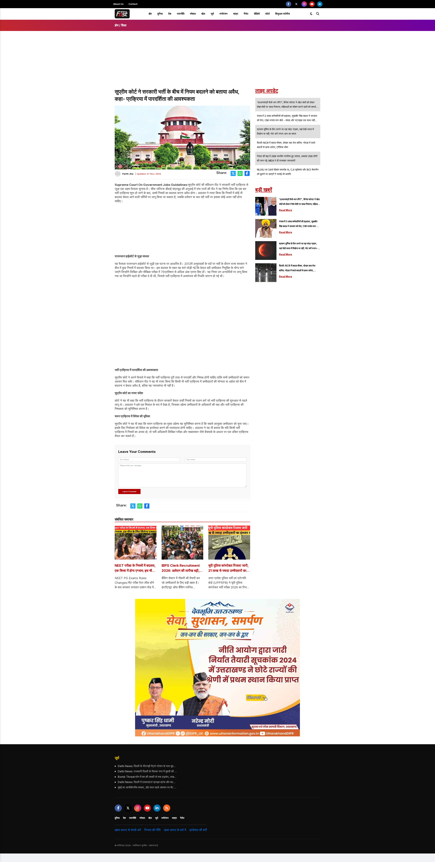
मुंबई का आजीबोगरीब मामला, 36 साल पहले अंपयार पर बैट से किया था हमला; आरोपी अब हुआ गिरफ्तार (147, 787)
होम (150, 13)
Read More (285, 210)
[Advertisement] (217, 62)
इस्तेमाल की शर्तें (198, 830)
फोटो (267, 13)
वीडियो (257, 13)
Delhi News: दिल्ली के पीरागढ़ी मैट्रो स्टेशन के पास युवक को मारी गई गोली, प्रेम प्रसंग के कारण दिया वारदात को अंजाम (147, 766)
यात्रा (235, 13)
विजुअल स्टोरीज (282, 13)
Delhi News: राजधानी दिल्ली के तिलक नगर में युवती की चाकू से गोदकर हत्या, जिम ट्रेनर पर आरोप (147, 771)
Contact (132, 4)
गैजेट (246, 13)
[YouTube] (312, 4)
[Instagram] (304, 4)
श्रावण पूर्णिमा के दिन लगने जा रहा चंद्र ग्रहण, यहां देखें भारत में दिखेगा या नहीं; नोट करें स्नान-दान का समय (298, 246)
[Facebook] (288, 4)
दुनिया (160, 13)
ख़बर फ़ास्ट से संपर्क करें (128, 830)
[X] (296, 4)
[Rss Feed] (166, 808)
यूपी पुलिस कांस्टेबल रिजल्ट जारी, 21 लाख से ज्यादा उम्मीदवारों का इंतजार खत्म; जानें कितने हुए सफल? (228, 568)
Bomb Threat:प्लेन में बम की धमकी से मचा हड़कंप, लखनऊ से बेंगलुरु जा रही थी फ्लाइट (147, 776)
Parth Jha (127, 173)
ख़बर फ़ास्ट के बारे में (175, 830)
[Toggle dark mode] (311, 14)
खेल (203, 13)
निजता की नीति (152, 830)
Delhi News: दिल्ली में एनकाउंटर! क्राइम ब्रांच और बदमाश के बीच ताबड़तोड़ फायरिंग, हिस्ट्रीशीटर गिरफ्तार (147, 782)
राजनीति (180, 13)
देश (169, 13)
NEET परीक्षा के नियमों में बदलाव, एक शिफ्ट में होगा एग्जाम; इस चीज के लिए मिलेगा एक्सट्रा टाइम (135, 568)
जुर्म (212, 13)
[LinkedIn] (320, 4)
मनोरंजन (224, 13)
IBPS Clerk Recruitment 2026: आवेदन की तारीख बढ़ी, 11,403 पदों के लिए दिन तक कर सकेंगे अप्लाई (182, 568)
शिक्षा (123, 25)
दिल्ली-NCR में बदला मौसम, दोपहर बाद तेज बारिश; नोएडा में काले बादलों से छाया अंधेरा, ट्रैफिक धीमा (297, 268)
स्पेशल (193, 13)
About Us (118, 4)
